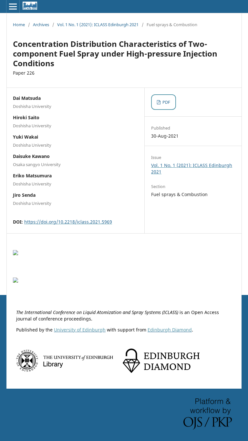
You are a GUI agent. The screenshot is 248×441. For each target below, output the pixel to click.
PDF (165, 102)
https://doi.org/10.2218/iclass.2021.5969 (68, 222)
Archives (41, 24)
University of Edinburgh (80, 330)
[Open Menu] (12, 6)
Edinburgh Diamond (170, 330)
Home (19, 24)
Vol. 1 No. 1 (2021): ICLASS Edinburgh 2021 (98, 24)
